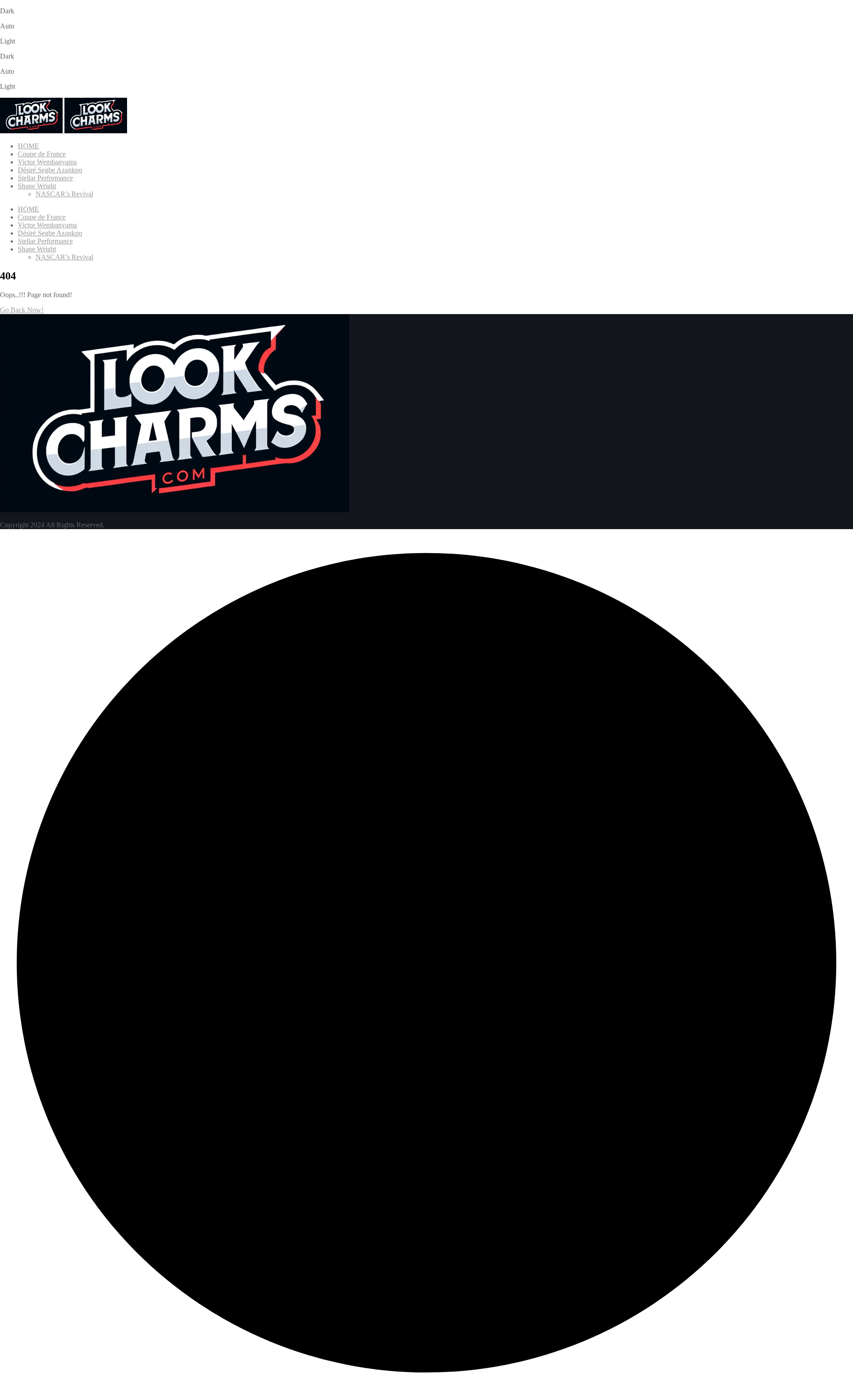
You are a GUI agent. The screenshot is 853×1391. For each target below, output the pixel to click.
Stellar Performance (45, 178)
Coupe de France (42, 154)
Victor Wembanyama (47, 162)
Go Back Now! (22, 310)
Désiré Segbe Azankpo (50, 170)
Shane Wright (37, 186)
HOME (28, 146)
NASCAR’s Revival (64, 194)
